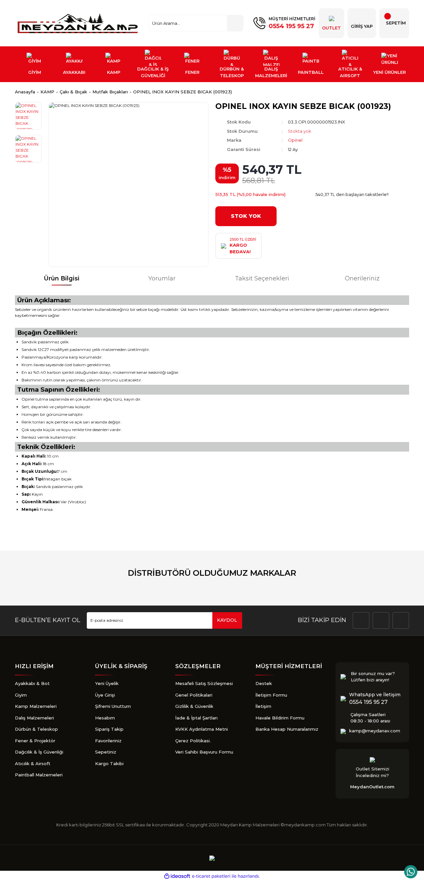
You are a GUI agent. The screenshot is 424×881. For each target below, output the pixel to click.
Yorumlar (162, 278)
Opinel (295, 140)
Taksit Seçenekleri (262, 278)
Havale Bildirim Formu (279, 717)
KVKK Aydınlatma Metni (201, 729)
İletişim (263, 706)
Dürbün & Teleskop (36, 729)
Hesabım (105, 717)
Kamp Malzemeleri (36, 706)
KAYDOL (227, 620)
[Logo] (78, 23)
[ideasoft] (177, 876)
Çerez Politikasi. (193, 740)
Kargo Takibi (109, 763)
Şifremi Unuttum (113, 706)
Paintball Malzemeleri (39, 774)
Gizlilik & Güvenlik (194, 706)
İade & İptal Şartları (196, 717)
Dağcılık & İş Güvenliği (39, 752)
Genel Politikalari (193, 695)
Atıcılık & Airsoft (32, 763)
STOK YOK (246, 216)
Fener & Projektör (35, 740)
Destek (263, 683)
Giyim (21, 695)
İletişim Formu (271, 695)
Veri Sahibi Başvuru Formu (204, 752)
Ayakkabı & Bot (32, 683)
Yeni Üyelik (107, 683)
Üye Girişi (105, 695)
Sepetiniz (105, 752)
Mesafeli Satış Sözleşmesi (204, 683)
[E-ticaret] (211, 876)
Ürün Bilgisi (62, 278)
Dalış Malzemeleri (34, 717)
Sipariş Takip (109, 729)
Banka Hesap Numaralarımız (286, 729)
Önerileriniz (362, 278)
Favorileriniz (108, 740)
